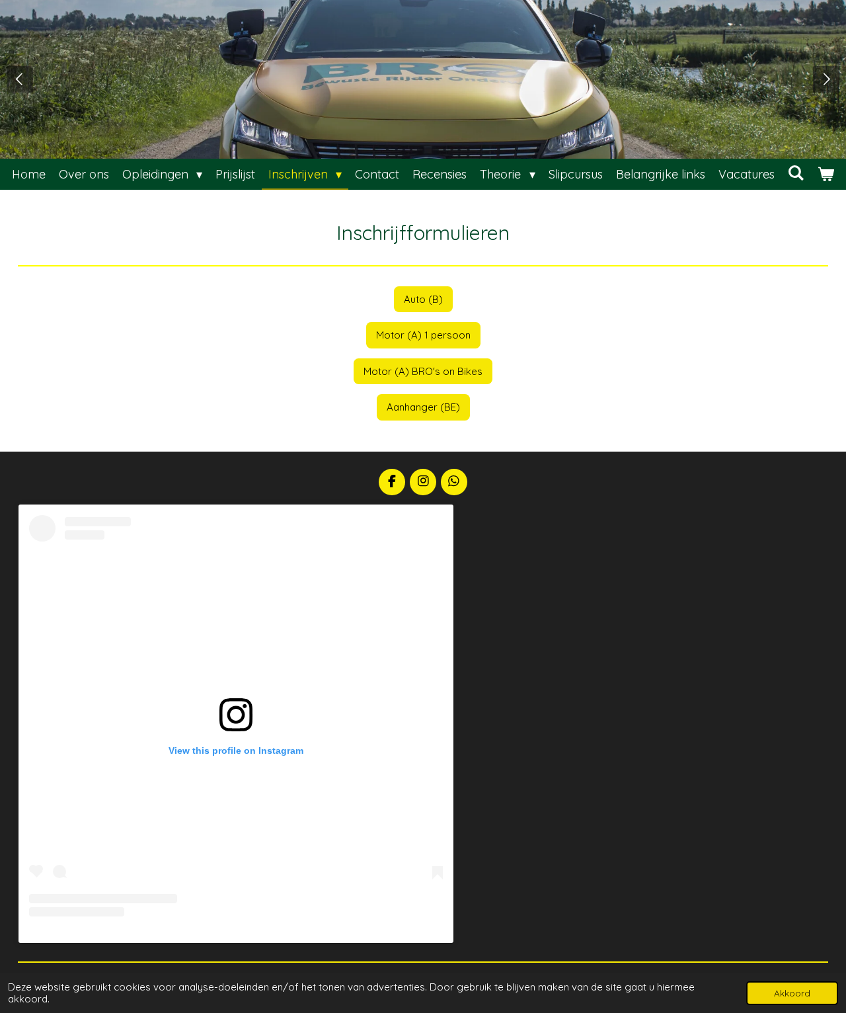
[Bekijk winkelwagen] (826, 174)
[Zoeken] (796, 173)
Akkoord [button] (792, 992)
